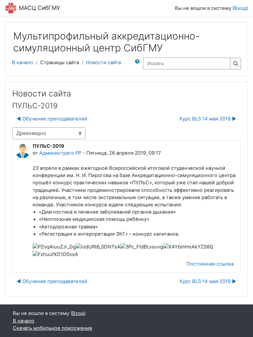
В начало (22, 62)
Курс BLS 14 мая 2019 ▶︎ (208, 119)
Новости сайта (103, 62)
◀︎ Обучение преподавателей (51, 119)
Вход (240, 8)
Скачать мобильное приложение (52, 328)
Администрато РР (60, 153)
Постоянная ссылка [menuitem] (210, 264)
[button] (138, 63)
